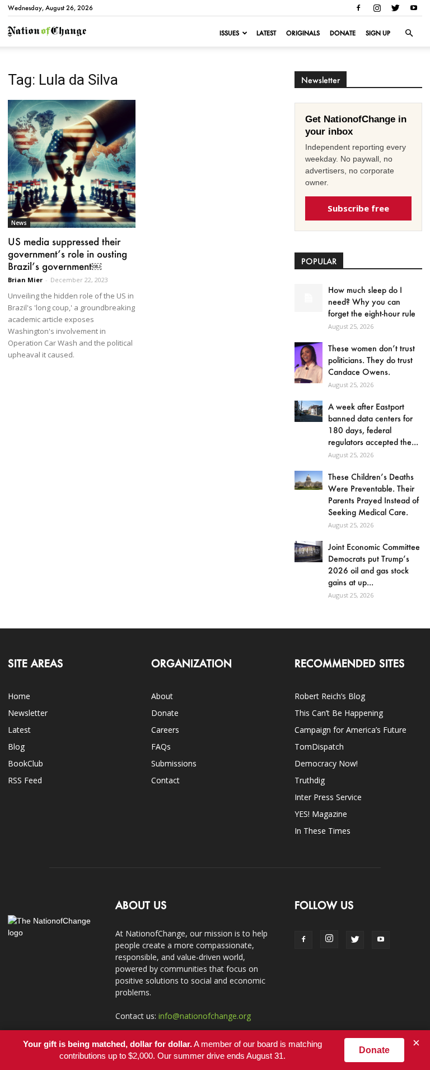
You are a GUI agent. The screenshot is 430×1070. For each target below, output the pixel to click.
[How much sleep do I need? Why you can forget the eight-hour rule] (308, 298)
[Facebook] (358, 8)
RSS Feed (25, 780)
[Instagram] (376, 8)
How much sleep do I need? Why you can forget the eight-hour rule (371, 301)
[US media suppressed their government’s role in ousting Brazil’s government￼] (71, 164)
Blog (16, 746)
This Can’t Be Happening (339, 713)
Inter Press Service (328, 797)
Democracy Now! (326, 763)
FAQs (161, 746)
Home (19, 696)
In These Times (322, 830)
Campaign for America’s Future (350, 729)
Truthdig (310, 780)
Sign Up (378, 33)
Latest (266, 33)
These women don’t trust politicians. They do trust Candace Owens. (371, 360)
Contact (165, 780)
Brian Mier (25, 279)
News (19, 223)
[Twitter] (395, 8)
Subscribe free (358, 208)
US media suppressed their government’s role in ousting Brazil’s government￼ (67, 253)
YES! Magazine (321, 814)
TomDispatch (319, 746)
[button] (408, 33)
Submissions (174, 763)
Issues (229, 33)
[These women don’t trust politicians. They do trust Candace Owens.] (308, 362)
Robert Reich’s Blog (330, 696)
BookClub (25, 763)
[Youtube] (413, 8)
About (162, 696)
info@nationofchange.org (204, 1016)
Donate (343, 33)
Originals (303, 33)
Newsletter (28, 713)
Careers (165, 729)
